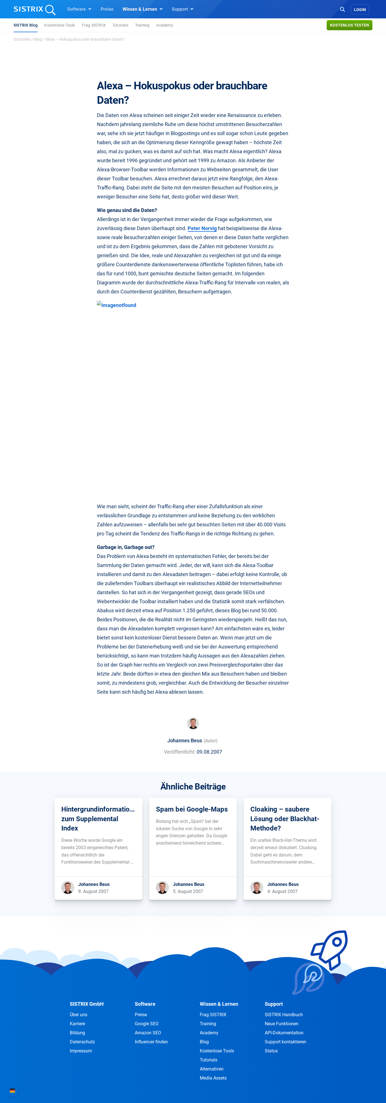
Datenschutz (82, 1041)
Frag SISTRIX (94, 25)
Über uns (78, 1014)
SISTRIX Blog (26, 25)
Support (180, 9)
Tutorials (120, 25)
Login (360, 9)
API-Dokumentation (284, 1032)
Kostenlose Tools (59, 25)
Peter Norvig (202, 228)
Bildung (77, 1032)
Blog (38, 39)
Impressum (81, 1051)
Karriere (77, 1023)
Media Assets (213, 1078)
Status (271, 1051)
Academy (164, 25)
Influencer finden (151, 1041)
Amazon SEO (148, 1032)
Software (77, 9)
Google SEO (147, 1023)
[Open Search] (342, 9)
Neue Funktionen (281, 1023)
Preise (107, 9)
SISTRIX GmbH (87, 1004)
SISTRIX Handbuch (284, 1014)
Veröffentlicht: (180, 752)
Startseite (22, 39)
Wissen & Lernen (140, 9)
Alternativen (212, 1069)
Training (142, 25)
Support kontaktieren (285, 1041)
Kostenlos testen (349, 25)
